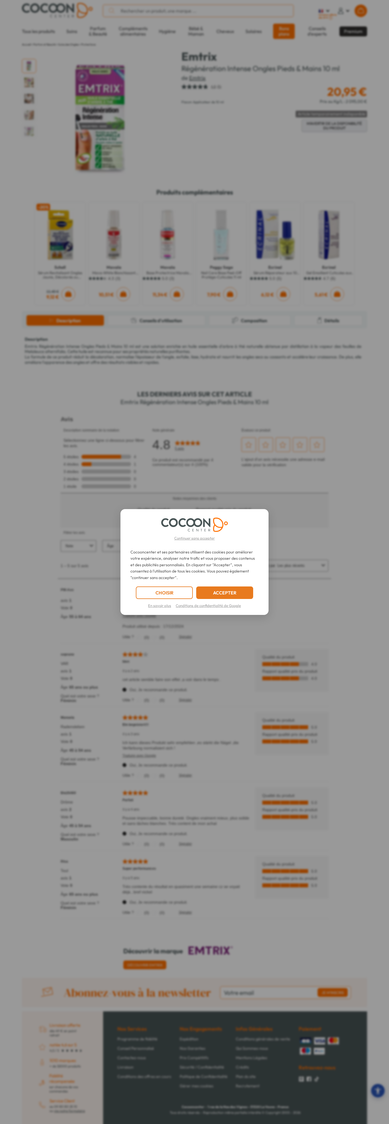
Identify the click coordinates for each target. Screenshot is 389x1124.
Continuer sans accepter (194, 538)
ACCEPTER (224, 593)
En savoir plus (159, 605)
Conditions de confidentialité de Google (208, 605)
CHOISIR (164, 593)
